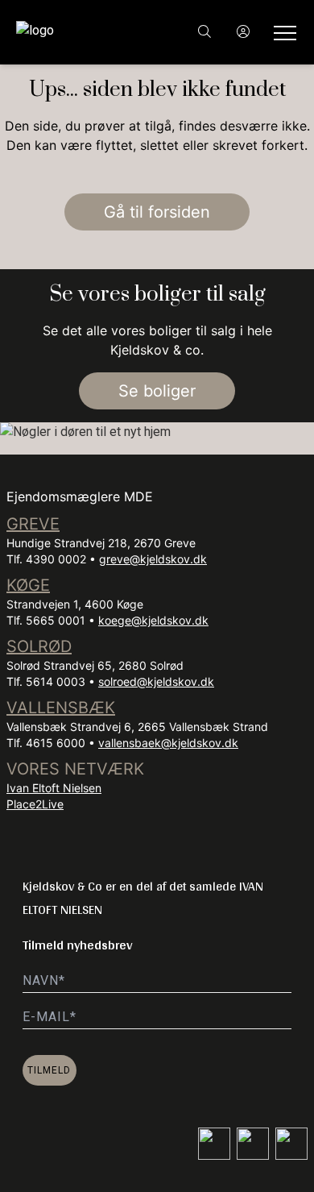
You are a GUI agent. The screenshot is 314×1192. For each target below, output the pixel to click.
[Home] (86, 32)
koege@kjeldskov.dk (153, 620)
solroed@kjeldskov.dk (156, 681)
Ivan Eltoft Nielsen (53, 788)
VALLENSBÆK (60, 707)
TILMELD (49, 1070)
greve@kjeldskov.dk (153, 559)
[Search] (204, 32)
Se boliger (157, 391)
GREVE (33, 524)
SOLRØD (39, 646)
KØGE (28, 585)
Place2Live (35, 804)
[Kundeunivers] (243, 32)
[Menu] (282, 32)
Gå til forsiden (157, 212)
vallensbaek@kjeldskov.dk (168, 743)
